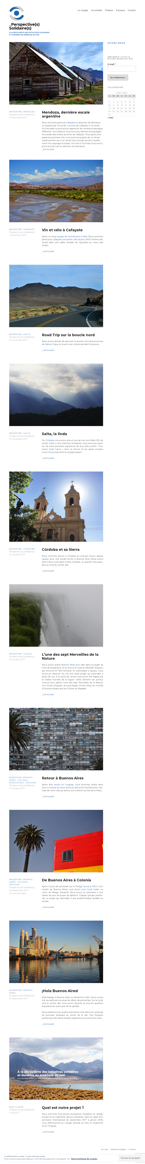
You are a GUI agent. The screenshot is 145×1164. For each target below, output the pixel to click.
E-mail (112, 64)
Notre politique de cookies (84, 1159)
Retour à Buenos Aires (62, 778)
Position (109, 10)
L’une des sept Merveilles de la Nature (70, 656)
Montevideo (16, 783)
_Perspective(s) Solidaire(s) (24, 26)
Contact (132, 10)
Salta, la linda (54, 434)
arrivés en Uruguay (64, 784)
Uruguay (31, 783)
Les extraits (96, 10)
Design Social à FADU (86, 886)
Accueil (104, 1149)
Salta (26, 334)
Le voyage (82, 10)
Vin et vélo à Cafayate (62, 230)
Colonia (22, 780)
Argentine (15, 112)
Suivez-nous (116, 43)
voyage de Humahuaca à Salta (71, 236)
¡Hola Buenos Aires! (60, 991)
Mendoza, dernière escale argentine (66, 114)
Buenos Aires (68, 665)
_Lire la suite (48, 149)
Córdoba (50, 440)
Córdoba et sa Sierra (61, 549)
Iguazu (45, 559)
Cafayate (70, 122)
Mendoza (29, 112)
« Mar (110, 117)
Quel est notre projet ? (63, 1108)
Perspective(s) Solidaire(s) (21, 114)
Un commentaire (17, 893)
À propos (120, 10)
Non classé (16, 1107)
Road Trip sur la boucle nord (68, 335)
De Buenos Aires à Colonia (66, 880)
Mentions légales (118, 1149)
